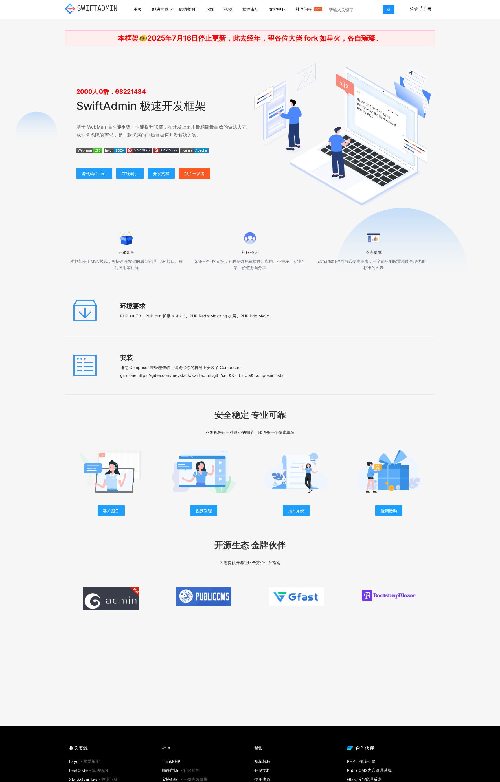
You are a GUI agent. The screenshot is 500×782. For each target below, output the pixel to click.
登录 (414, 8)
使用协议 (262, 779)
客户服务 (111, 510)
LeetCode (78, 770)
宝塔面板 (170, 779)
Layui (74, 761)
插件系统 (296, 510)
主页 (138, 9)
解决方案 (160, 9)
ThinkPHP (171, 761)
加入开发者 (194, 173)
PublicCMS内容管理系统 (369, 770)
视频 (228, 9)
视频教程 (204, 510)
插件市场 (250, 9)
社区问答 (306, 9)
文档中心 (277, 9)
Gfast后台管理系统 (364, 779)
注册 (427, 8)
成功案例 (187, 9)
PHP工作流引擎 (361, 761)
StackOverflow (83, 779)
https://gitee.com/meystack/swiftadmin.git (177, 375)
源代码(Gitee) (94, 173)
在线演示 (130, 173)
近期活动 (389, 510)
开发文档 (161, 173)
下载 (209, 9)
